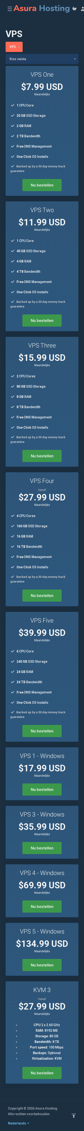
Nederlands (17, 1123)
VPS (13, 47)
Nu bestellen (42, 185)
